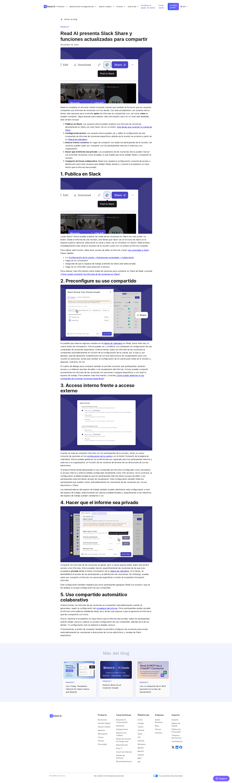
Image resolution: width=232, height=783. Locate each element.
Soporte (175, 720)
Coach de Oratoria (124, 752)
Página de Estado (176, 724)
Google (141, 723)
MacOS (141, 748)
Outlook (141, 730)
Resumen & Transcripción (122, 721)
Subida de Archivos (120, 756)
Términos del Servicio (176, 736)
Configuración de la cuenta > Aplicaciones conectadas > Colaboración (101, 257)
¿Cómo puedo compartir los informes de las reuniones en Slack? (90, 274)
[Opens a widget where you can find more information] (221, 779)
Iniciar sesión (161, 6)
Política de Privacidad (176, 730)
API (139, 762)
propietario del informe (106, 608)
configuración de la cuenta (99, 456)
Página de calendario (77, 139)
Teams (140, 727)
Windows (141, 744)
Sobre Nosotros (159, 721)
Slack (140, 734)
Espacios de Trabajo (121, 734)
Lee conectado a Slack (138, 250)
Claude (141, 755)
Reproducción (122, 745)
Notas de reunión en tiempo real (123, 740)
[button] (62, 6)
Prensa (158, 729)
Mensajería (102, 734)
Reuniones (102, 720)
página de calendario (119, 571)
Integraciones (122, 729)
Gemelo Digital (104, 723)
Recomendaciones (124, 761)
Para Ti (119, 748)
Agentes (101, 730)
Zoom (140, 720)
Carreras (158, 733)
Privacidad (102, 744)
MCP (139, 758)
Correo (101, 737)
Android (141, 741)
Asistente (120, 726)
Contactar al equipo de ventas (148, 6)
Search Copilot (104, 727)
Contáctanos (177, 741)
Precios (101, 741)
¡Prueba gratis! (173, 6)
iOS (139, 737)
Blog (157, 726)
